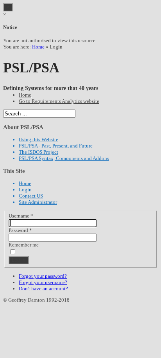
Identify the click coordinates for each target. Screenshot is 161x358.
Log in (18, 260)
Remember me (24, 245)
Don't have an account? (43, 288)
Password (20, 230)
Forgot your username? (43, 282)
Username (21, 216)
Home (38, 47)
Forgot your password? (43, 276)
